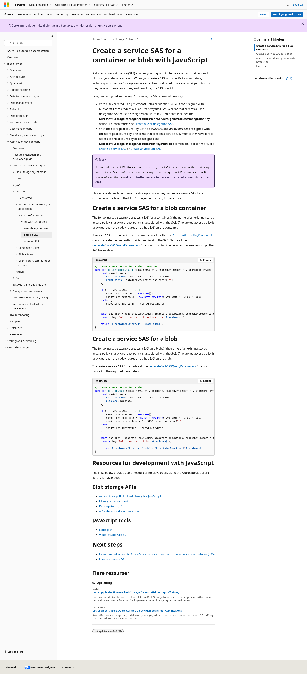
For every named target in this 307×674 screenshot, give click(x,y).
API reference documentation (119, 511)
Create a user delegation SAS (153, 124)
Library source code (112, 501)
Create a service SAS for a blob (274, 53)
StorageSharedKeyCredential (192, 235)
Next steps (262, 66)
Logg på (298, 4)
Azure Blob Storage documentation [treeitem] (28, 50)
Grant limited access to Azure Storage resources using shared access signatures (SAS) (157, 554)
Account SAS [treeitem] (31, 241)
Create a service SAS (112, 149)
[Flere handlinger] (211, 39)
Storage (120, 39)
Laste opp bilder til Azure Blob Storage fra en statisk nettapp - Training (135, 592)
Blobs (132, 39)
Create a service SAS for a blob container (274, 47)
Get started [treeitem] (25, 198)
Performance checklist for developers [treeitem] (28, 306)
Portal (263, 14)
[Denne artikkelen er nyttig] (287, 78)
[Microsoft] (6, 4)
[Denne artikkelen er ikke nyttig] (291, 78)
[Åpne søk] (288, 5)
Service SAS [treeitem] (31, 234)
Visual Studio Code (111, 535)
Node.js (104, 530)
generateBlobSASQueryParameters (116, 245)
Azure (107, 39)
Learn (96, 39)
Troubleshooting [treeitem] (19, 315)
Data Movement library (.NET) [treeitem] (30, 297)
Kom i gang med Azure (287, 14)
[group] (153, 297)
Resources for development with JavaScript (275, 60)
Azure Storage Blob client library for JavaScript (130, 496)
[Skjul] (52, 36)
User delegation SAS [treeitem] (36, 228)
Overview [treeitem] (18, 148)
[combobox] (28, 43)
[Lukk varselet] (303, 24)
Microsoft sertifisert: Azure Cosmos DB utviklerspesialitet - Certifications (137, 610)
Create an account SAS (146, 149)
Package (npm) (109, 506)
